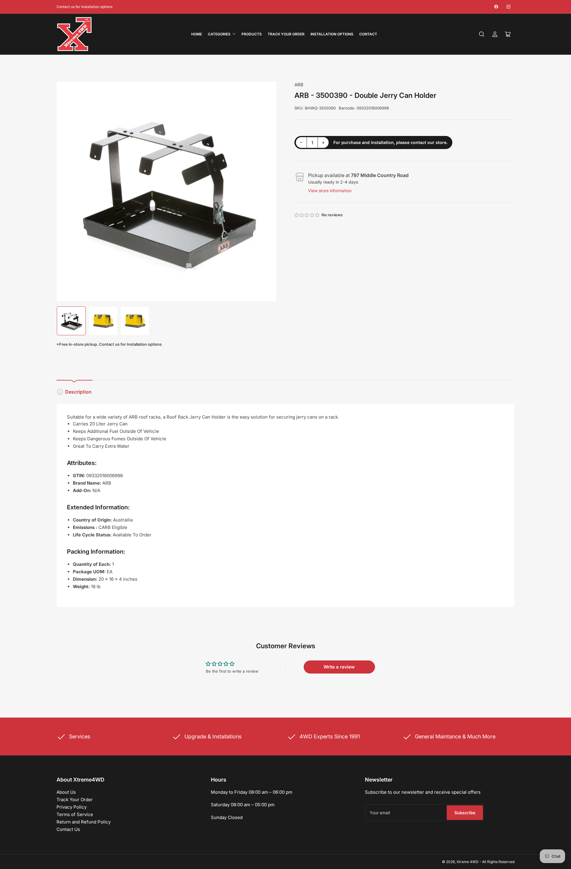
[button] (307, 215)
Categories (219, 34)
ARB (298, 84)
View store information (330, 190)
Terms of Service (75, 814)
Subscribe (464, 812)
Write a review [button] (339, 667)
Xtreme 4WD (468, 861)
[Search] (481, 34)
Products (251, 34)
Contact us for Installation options (84, 6)
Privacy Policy (72, 807)
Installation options (331, 34)
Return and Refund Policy (84, 822)
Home (196, 34)
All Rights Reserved (498, 861)
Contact (368, 34)
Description (78, 392)
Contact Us (68, 829)
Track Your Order (286, 34)
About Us (66, 792)
